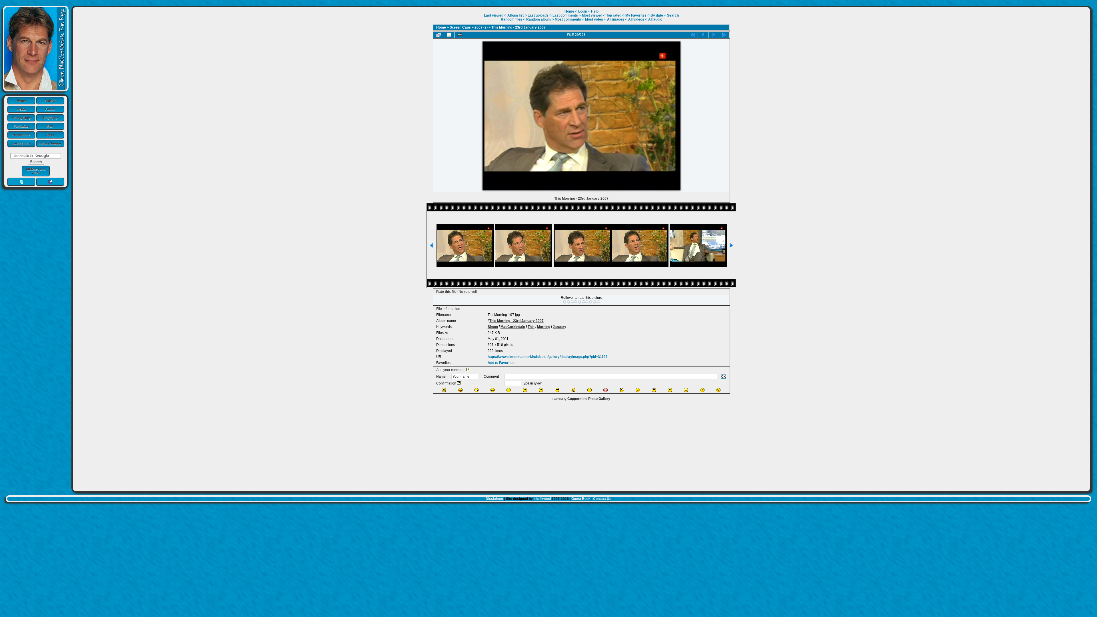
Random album (538, 19)
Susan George (50, 143)
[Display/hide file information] (449, 35)
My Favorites (635, 15)
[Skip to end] (724, 35)
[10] (598, 302)
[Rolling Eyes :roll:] (654, 390)
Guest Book (580, 499)
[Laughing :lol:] (444, 390)
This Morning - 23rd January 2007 (518, 27)
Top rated (613, 15)
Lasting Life (21, 143)
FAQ (50, 126)
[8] (590, 302)
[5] (579, 302)
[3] (572, 302)
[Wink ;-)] (670, 390)
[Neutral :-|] (509, 390)
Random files (511, 19)
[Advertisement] (581, 444)
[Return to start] (692, 35)
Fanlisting (21, 126)
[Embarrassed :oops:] (605, 390)
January (559, 327)
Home (21, 100)
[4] (576, 302)
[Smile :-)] (493, 390)
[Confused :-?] (589, 390)
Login (582, 11)
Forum (50, 109)
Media (21, 109)
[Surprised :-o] (573, 390)
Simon (493, 327)
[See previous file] (703, 35)
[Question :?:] (718, 390)
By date (656, 15)
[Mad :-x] (638, 390)
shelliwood (542, 499)
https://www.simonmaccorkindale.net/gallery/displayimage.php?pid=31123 (548, 357)
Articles (50, 100)
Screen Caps (460, 27)
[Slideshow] (460, 35)
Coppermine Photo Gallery (588, 399)
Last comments (565, 15)
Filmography (21, 117)
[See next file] (713, 35)
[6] (583, 302)
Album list (515, 15)
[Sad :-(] (525, 390)
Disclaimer (494, 499)
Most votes (594, 19)
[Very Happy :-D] (476, 390)
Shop (50, 135)
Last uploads (538, 15)
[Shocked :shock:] (622, 390)
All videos (636, 19)
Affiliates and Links (36, 170)
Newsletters (21, 135)
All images (615, 19)
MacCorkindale (513, 327)
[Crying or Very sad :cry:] (541, 390)
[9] (594, 302)
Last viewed (493, 15)
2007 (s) (481, 27)
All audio (655, 19)
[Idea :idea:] (686, 390)
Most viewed (592, 15)
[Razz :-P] (460, 390)
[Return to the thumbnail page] (438, 35)
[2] (568, 302)
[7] (587, 302)
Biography (50, 117)
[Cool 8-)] (557, 390)
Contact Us (602, 499)
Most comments (568, 19)
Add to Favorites (501, 363)
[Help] (468, 370)
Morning (543, 327)
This (531, 327)
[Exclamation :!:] (702, 390)
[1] (564, 302)
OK (723, 376)
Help (594, 11)
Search (673, 15)
